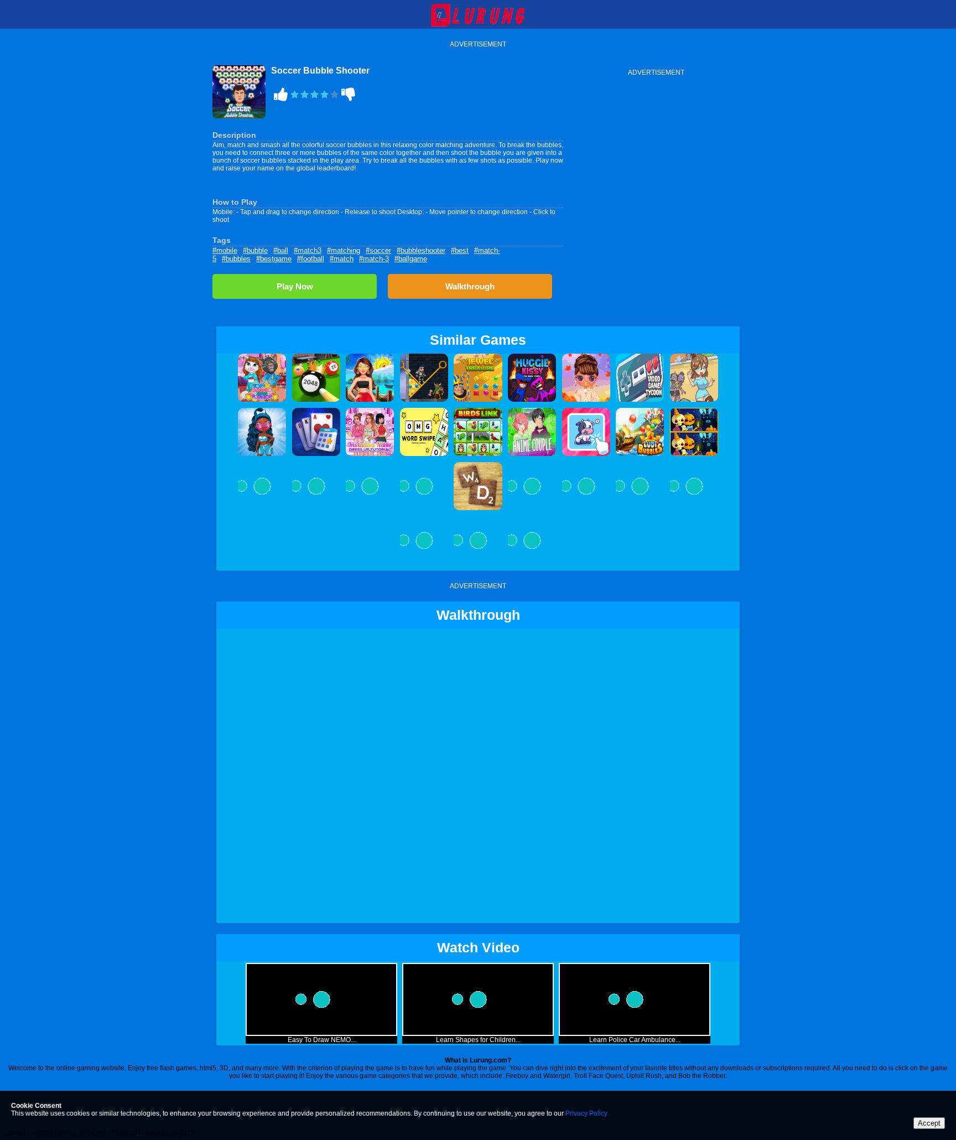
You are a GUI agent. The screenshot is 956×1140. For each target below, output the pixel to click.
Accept (929, 1123)
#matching (343, 250)
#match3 (307, 250)
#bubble (255, 250)
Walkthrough (470, 286)
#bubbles (236, 259)
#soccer (378, 250)
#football (310, 259)
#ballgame (410, 259)
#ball (280, 250)
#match (342, 259)
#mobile (224, 250)
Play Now (295, 286)
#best (460, 250)
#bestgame (274, 259)
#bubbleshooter (421, 250)
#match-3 (374, 259)
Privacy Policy (586, 1113)
